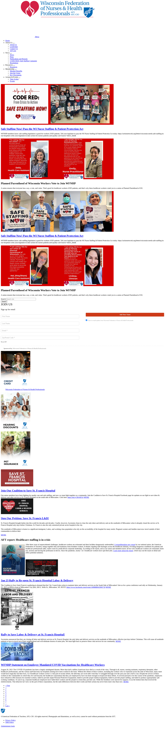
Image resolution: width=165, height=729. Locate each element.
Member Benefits (16, 71)
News (12, 55)
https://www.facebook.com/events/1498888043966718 (85, 587)
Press (12, 57)
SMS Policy (9, 722)
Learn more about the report (123, 551)
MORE (86, 497)
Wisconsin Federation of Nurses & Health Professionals (29, 348)
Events (12, 81)
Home (7, 41)
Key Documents (15, 75)
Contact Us (14, 49)
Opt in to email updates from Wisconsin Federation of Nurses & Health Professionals (110, 320)
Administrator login (8, 726)
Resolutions (14, 63)
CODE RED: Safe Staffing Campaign (23, 61)
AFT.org (13, 51)
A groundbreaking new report (124, 545)
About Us (13, 45)
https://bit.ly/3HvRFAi (75, 497)
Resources (13, 67)
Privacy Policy (10, 720)
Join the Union (15, 73)
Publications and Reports (19, 59)
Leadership (14, 47)
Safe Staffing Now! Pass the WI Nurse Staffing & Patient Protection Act (42, 128)
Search (3, 299)
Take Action (14, 79)
